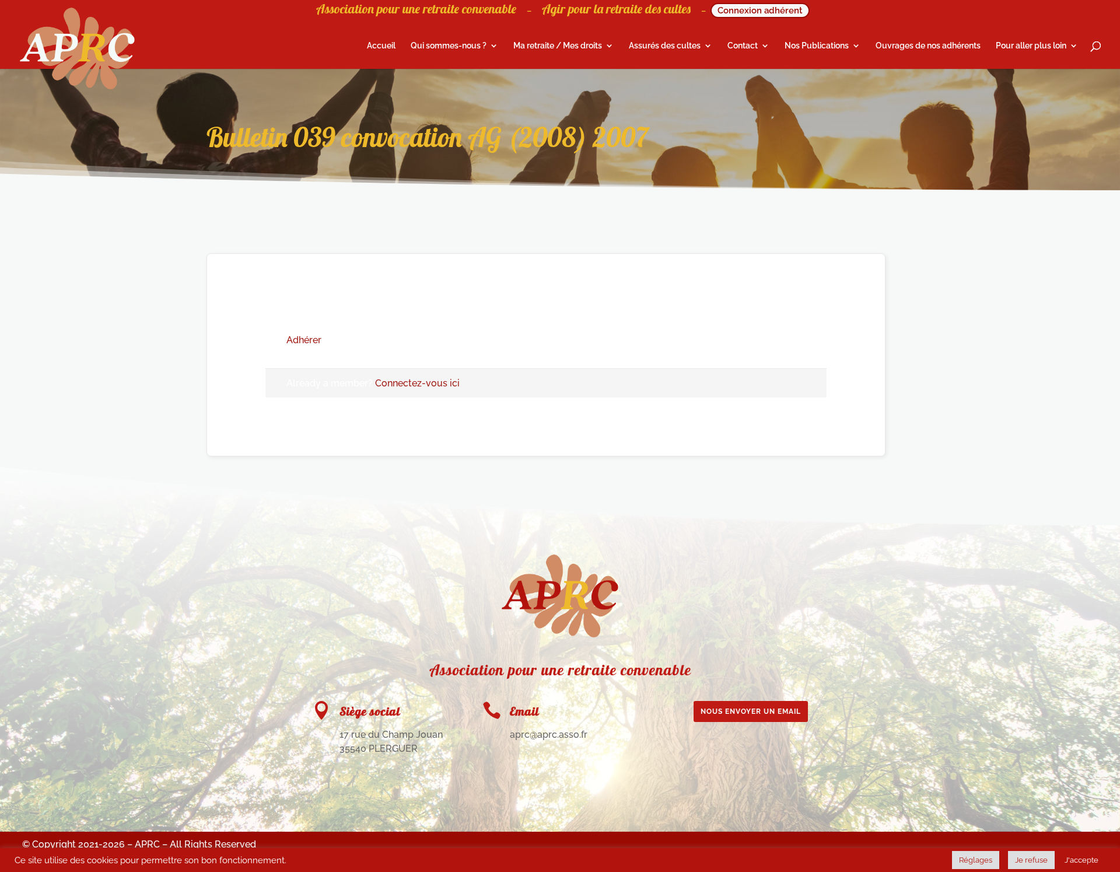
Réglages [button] (975, 860)
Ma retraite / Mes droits (557, 45)
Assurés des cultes (665, 45)
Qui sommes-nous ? (449, 45)
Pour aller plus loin (1031, 45)
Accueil (381, 45)
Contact (742, 45)
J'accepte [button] (1081, 860)
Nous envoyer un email (751, 711)
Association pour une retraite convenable (416, 11)
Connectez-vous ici (417, 383)
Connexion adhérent (760, 10)
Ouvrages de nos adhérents (928, 45)
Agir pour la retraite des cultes (616, 11)
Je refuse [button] (1031, 860)
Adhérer (303, 340)
